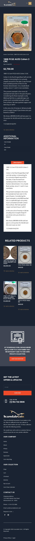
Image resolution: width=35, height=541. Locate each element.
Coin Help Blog (7, 459)
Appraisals (6, 456)
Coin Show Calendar (9, 487)
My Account (6, 483)
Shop (4, 469)
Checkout (6, 476)
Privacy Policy (7, 538)
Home (5, 54)
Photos (5, 448)
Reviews (5, 452)
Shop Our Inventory (17, 359)
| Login (13, 538)
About (5, 445)
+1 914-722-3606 (12, 504)
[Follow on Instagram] (8, 515)
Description (18, 163)
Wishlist (5, 480)
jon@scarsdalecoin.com (14, 508)
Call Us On (13, 399)
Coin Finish (10, 54)
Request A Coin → (8, 511)
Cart (4, 473)
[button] (8, 130)
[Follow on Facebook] (4, 515)
